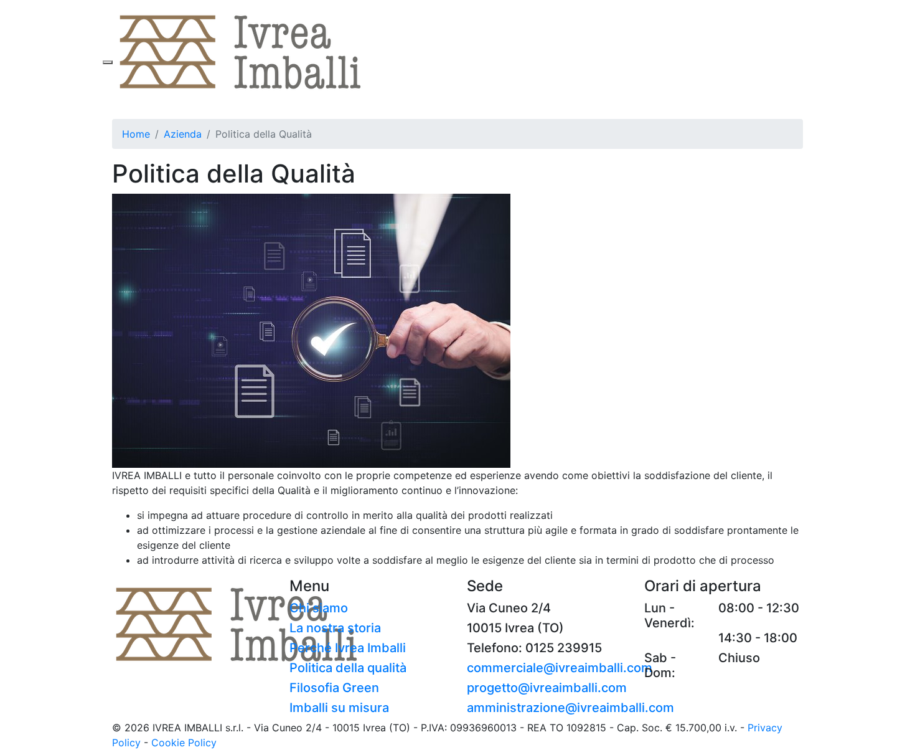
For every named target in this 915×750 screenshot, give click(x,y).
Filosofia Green (334, 687)
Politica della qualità (347, 667)
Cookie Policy (184, 742)
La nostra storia (335, 627)
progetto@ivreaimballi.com (547, 687)
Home (136, 134)
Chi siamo (318, 607)
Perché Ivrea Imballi (347, 647)
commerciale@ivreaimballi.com (559, 667)
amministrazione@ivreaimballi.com (570, 707)
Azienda (183, 134)
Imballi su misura (339, 707)
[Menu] (108, 62)
